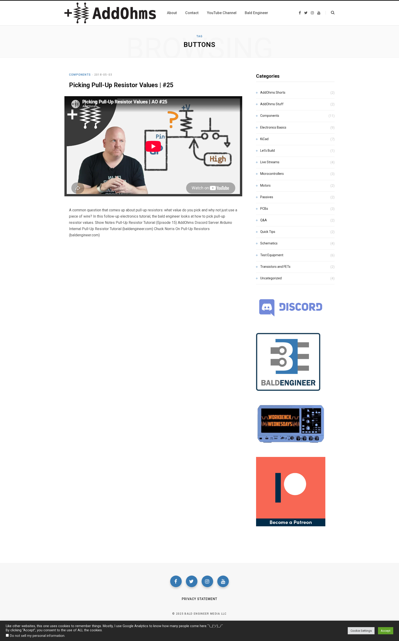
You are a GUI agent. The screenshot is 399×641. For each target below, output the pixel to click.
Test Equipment (271, 255)
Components (80, 74)
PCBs (264, 208)
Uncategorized (271, 278)
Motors (265, 185)
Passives (266, 197)
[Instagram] (207, 581)
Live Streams (269, 162)
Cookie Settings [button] (361, 630)
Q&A (263, 220)
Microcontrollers (272, 174)
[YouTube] (223, 581)
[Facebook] (176, 581)
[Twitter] (191, 581)
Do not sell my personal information (37, 636)
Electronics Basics (273, 127)
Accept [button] (385, 630)
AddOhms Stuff (272, 104)
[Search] (330, 13)
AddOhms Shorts (272, 92)
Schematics (269, 243)
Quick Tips (267, 232)
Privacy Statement (200, 599)
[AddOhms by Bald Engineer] (110, 13)
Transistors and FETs (275, 266)
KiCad (264, 139)
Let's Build (267, 150)
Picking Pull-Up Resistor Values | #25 (121, 85)
